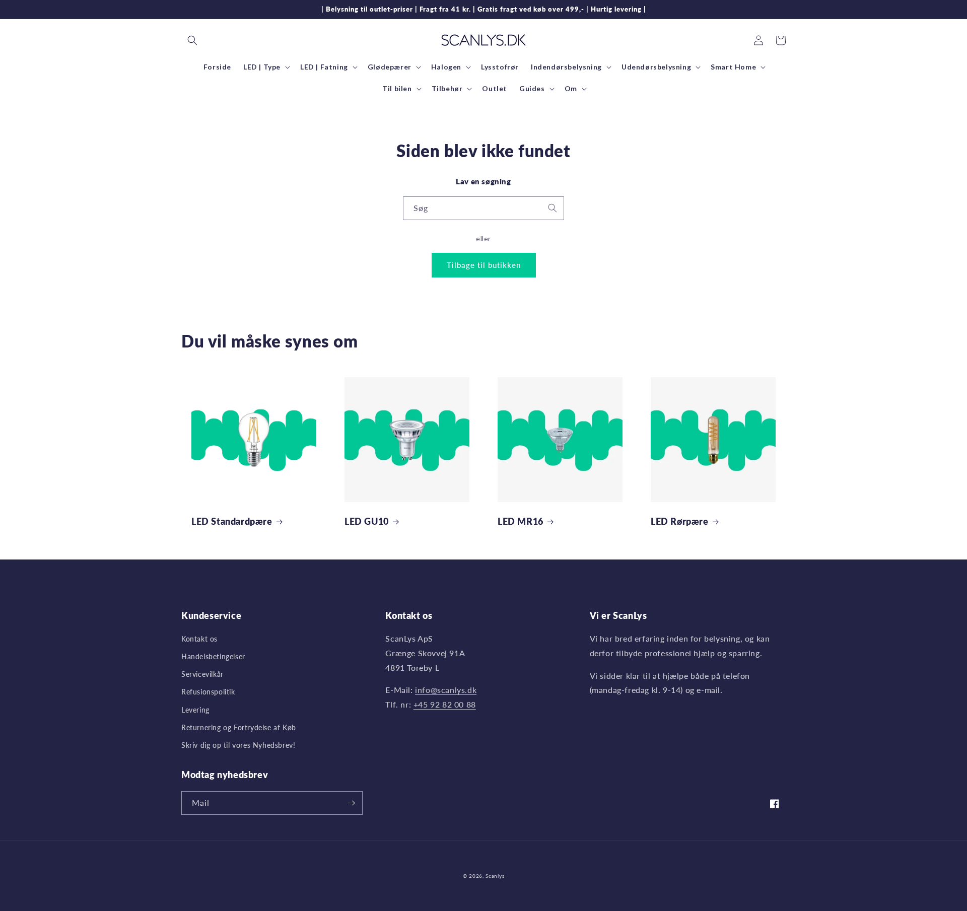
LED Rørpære (680, 521)
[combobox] (483, 208)
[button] (192, 40)
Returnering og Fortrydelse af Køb (238, 727)
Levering (195, 710)
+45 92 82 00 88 (444, 704)
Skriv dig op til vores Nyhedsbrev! (238, 745)
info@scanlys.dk (445, 689)
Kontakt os (199, 639)
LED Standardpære (231, 521)
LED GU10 (366, 521)
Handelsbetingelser (213, 656)
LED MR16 (520, 521)
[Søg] (552, 208)
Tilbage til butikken (484, 264)
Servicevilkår (202, 674)
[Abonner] (351, 803)
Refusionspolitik (208, 691)
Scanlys (495, 876)
